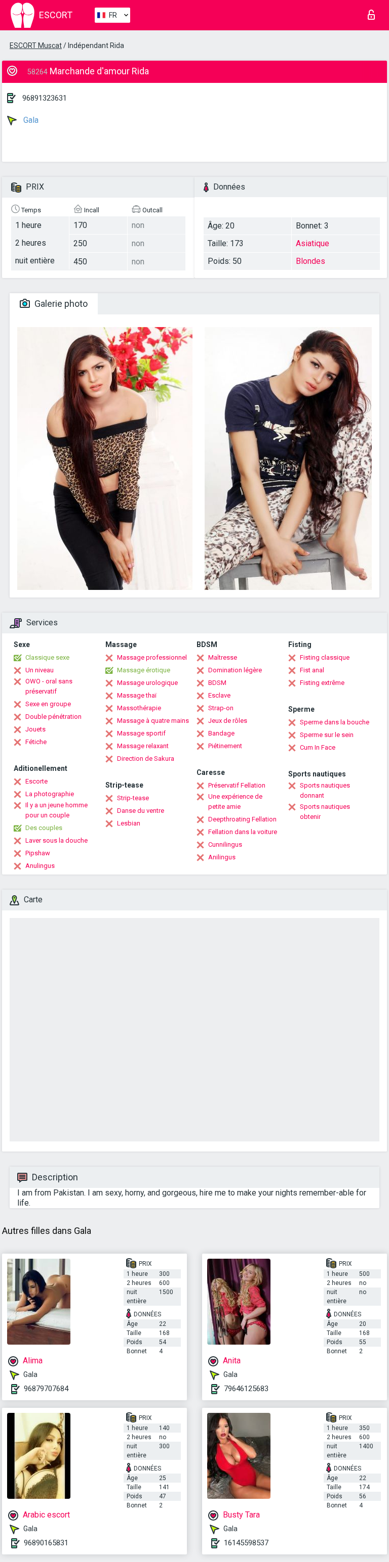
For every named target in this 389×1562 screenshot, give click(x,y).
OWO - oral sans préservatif (48, 686)
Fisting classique (324, 657)
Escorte (36, 781)
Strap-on (221, 708)
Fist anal (312, 670)
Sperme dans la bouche (334, 722)
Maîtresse (222, 657)
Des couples (43, 828)
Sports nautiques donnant (325, 790)
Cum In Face (317, 747)
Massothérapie (139, 708)
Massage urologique (147, 682)
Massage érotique (143, 670)
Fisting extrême (322, 682)
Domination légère (235, 670)
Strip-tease (133, 798)
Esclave (219, 695)
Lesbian (128, 823)
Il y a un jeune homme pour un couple (56, 810)
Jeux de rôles (227, 720)
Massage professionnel (152, 657)
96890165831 (46, 1542)
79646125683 (246, 1388)
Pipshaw (37, 853)
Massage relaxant (143, 746)
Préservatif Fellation (236, 785)
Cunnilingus (225, 844)
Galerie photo (60, 303)
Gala (29, 120)
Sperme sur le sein (327, 735)
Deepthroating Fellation (242, 819)
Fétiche (36, 742)
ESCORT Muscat (36, 45)
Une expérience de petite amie (235, 801)
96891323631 (44, 98)
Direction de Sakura (145, 758)
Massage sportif (141, 733)
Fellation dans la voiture (242, 832)
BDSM (217, 682)
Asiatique (312, 243)
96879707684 (46, 1388)
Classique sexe (47, 657)
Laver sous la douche (56, 840)
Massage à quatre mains (153, 720)
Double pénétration (53, 716)
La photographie (49, 794)
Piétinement (225, 746)
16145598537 (246, 1542)
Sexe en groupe (48, 704)
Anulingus (40, 865)
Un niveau (39, 670)
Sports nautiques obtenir (325, 811)
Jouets (35, 729)
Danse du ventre (140, 810)
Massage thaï (137, 695)
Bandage (221, 733)
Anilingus (222, 857)
